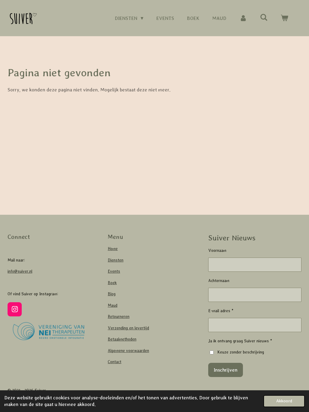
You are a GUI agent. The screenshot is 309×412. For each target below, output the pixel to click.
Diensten (115, 260)
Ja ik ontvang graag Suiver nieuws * (240, 341)
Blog (112, 294)
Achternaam (218, 280)
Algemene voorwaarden (128, 350)
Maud (112, 305)
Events (114, 271)
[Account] (243, 18)
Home (113, 248)
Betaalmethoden (122, 339)
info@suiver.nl (20, 271)
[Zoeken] (264, 18)
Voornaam (217, 250)
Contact (114, 362)
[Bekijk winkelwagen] (284, 18)
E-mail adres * (221, 311)
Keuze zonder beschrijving (240, 352)
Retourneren (118, 316)
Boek (112, 282)
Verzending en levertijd (128, 328)
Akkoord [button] (284, 400)
